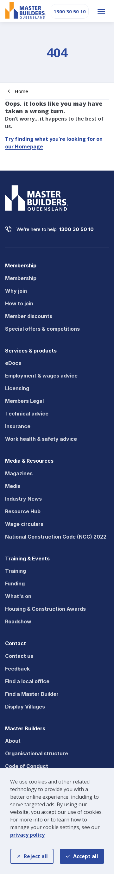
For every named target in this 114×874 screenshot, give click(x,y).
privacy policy (27, 834)
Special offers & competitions (42, 329)
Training (15, 571)
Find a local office (27, 681)
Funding (15, 583)
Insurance (17, 426)
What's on (18, 596)
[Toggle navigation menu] (101, 11)
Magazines (19, 473)
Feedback (17, 668)
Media (13, 486)
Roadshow (18, 621)
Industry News (23, 499)
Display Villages (25, 706)
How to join (19, 303)
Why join (16, 291)
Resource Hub (23, 511)
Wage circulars (24, 524)
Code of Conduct (26, 766)
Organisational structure (36, 753)
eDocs (13, 363)
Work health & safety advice (41, 439)
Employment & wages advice (41, 375)
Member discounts (28, 316)
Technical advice (26, 413)
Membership (20, 278)
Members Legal (24, 401)
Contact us (19, 656)
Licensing (17, 388)
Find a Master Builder (32, 694)
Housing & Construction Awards (45, 609)
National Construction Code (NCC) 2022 (55, 537)
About (13, 741)
